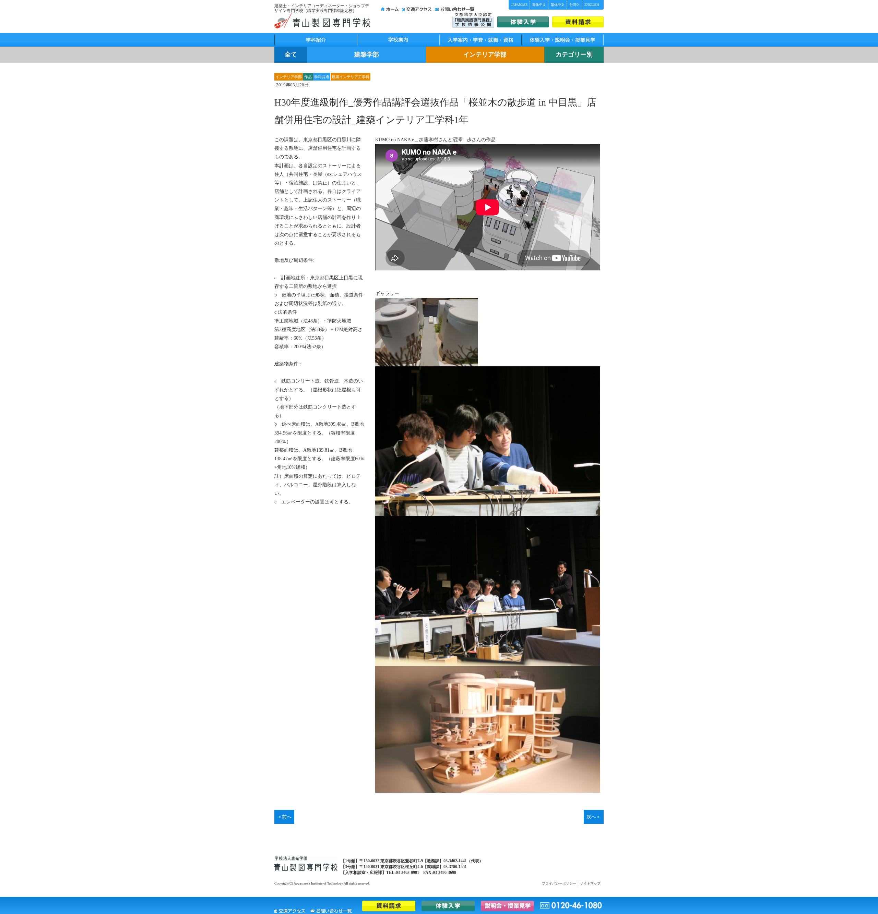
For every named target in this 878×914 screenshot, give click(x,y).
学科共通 (321, 77)
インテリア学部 (485, 54)
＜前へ (284, 816)
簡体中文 (539, 5)
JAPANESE (519, 5)
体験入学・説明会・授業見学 (562, 40)
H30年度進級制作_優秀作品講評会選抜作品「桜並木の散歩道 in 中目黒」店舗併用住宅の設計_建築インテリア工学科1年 (435, 111)
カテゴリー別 (574, 54)
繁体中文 (558, 5)
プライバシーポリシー (559, 883)
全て (291, 54)
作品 (308, 77)
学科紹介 (315, 40)
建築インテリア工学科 (350, 77)
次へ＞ (593, 816)
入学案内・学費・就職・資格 (480, 40)
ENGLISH (591, 5)
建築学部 (366, 54)
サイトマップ (590, 883)
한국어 (574, 5)
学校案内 (398, 40)
